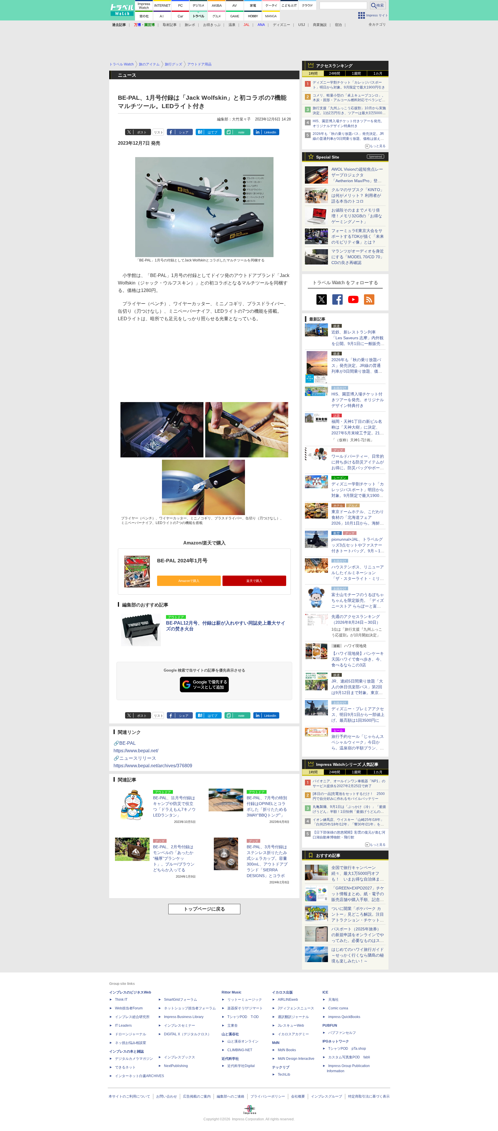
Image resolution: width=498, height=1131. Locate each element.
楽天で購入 (254, 581)
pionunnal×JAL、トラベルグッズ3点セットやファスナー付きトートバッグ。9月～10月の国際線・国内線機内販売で (357, 551)
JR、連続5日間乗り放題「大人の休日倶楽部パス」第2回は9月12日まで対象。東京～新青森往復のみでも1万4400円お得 (357, 692)
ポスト (142, 132)
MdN (276, 1043)
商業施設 (320, 25)
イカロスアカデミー (293, 1034)
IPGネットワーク (335, 1041)
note (241, 132)
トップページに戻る (204, 908)
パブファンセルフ (342, 1033)
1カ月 (377, 73)
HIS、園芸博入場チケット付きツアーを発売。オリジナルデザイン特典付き (357, 400)
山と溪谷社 (230, 1034)
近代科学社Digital (241, 1066)
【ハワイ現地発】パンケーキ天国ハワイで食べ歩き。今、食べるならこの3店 (357, 659)
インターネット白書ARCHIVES (139, 1076)
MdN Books (287, 1050)
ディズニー (281, 25)
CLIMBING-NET (239, 1050)
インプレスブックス (179, 1057)
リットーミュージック (244, 1000)
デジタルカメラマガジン (134, 1059)
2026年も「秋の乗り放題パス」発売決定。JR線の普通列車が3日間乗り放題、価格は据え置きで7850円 (348, 139)
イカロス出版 (282, 992)
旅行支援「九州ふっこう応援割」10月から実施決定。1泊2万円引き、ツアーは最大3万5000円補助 (349, 113)
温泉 (232, 25)
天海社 (333, 1000)
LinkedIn (270, 132)
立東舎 (232, 1025)
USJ (301, 25)
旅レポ (190, 25)
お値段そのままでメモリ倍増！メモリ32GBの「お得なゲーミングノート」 (356, 216)
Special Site (327, 157)
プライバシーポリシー (267, 1096)
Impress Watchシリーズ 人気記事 (347, 764)
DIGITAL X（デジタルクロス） (187, 1034)
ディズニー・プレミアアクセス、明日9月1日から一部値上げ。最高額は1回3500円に (357, 714)
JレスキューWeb (291, 1025)
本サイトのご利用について (129, 1096)
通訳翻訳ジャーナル (293, 1017)
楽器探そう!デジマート (245, 1008)
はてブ (212, 132)
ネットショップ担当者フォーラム (190, 1008)
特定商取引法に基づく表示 (369, 1096)
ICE (325, 992)
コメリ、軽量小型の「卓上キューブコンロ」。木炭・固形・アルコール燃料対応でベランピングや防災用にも (349, 100)
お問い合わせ (166, 1096)
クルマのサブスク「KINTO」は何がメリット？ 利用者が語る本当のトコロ (357, 195)
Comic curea (338, 1008)
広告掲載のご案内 (197, 1096)
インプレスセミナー (179, 1025)
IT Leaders (123, 1025)
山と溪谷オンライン (243, 1041)
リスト (158, 132)
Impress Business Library (183, 1017)
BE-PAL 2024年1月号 (182, 560)
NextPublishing (176, 1066)
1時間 (313, 73)
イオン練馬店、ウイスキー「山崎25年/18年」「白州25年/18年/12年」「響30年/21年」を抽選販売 (348, 825)
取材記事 (170, 25)
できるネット (125, 1067)
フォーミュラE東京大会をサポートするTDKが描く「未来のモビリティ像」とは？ (357, 236)
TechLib (284, 1074)
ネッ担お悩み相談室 (130, 1043)
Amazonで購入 (188, 581)
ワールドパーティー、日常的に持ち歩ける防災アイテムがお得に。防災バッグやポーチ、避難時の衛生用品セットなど (357, 468)
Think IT (121, 1000)
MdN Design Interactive (296, 1059)
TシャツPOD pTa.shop (347, 1049)
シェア (183, 132)
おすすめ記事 (328, 855)
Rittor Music (232, 992)
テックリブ (280, 1067)
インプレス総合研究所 (132, 1017)
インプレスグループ (326, 1096)
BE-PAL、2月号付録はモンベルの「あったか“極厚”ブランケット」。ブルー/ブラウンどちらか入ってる (174, 858)
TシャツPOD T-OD (243, 1017)
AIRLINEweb (288, 1000)
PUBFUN (329, 1025)
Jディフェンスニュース (296, 1008)
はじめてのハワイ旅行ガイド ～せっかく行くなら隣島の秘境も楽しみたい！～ (357, 955)
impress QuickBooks (344, 1017)
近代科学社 (230, 1059)
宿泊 (338, 25)
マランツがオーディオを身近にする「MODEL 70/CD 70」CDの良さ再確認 (357, 257)
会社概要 (298, 1096)
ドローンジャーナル (130, 1034)
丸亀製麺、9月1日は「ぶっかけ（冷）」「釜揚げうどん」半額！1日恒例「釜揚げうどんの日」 (349, 812)
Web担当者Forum (129, 1008)
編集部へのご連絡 (230, 1096)
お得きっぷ (211, 25)
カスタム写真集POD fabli (349, 1057)
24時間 (334, 73)
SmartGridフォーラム (180, 1000)
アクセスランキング (334, 65)
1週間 (356, 73)
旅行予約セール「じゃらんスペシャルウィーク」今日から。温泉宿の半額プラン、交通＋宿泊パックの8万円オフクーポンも (357, 748)
